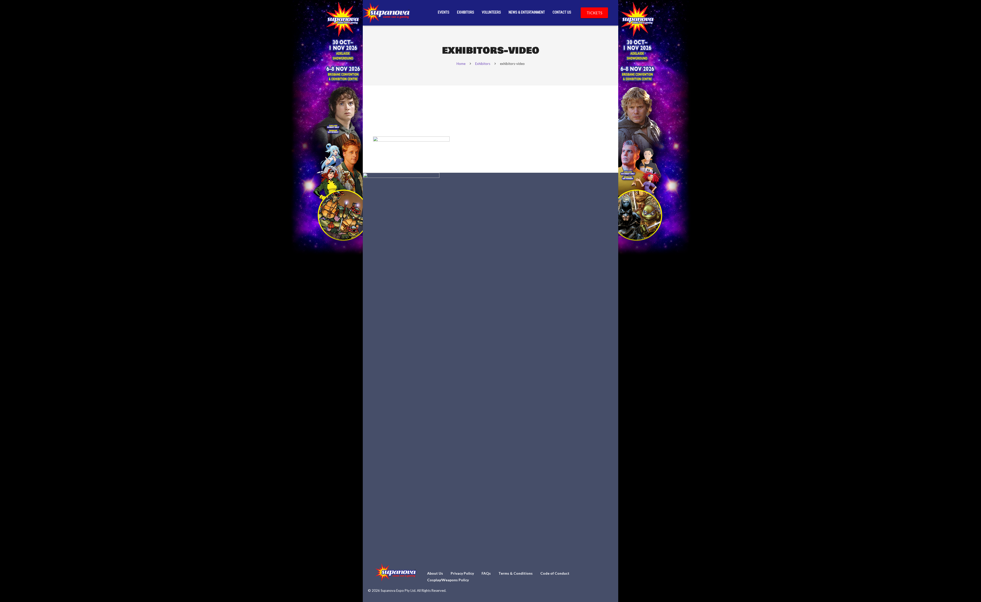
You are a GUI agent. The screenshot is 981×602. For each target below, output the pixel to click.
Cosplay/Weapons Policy (448, 580)
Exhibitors (482, 64)
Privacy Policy (462, 573)
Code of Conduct (554, 573)
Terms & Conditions (515, 573)
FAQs (486, 573)
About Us (435, 573)
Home (461, 64)
